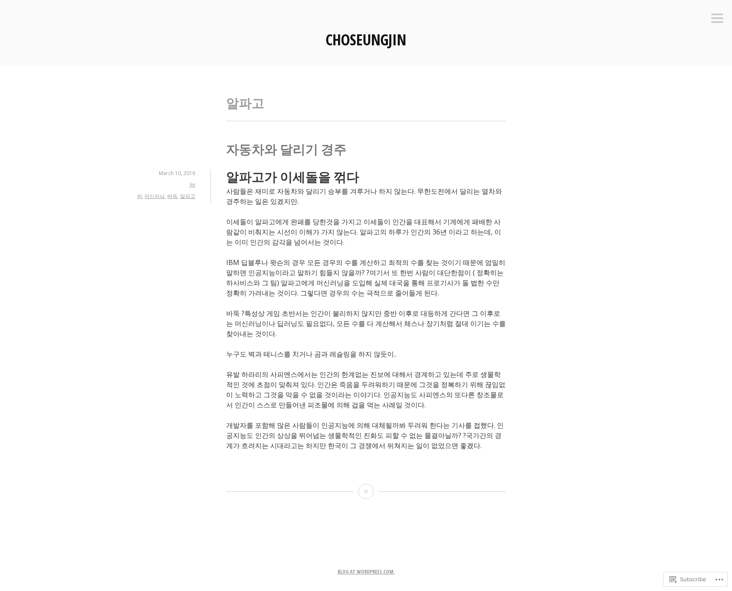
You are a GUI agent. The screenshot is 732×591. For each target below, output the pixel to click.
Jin (192, 184)
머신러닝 (154, 196)
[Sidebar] (717, 19)
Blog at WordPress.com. (366, 571)
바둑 (172, 196)
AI (139, 196)
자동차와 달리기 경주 (286, 149)
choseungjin (366, 39)
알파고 (187, 196)
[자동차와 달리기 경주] (366, 491)
